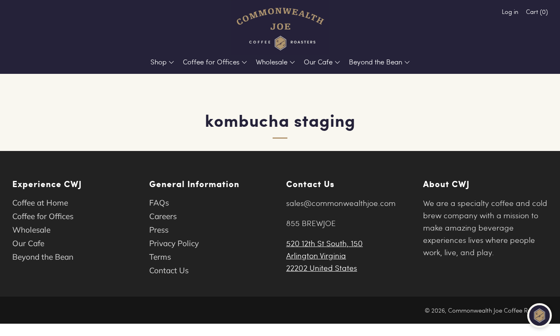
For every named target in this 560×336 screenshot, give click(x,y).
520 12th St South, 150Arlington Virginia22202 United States (324, 255)
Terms (160, 257)
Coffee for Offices (211, 61)
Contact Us (169, 270)
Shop (158, 61)
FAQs (159, 203)
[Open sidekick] (539, 315)
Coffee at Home (40, 203)
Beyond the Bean (375, 61)
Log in (510, 11)
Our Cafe (318, 61)
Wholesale (271, 61)
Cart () (537, 11)
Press (158, 230)
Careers (163, 216)
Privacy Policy (174, 243)
